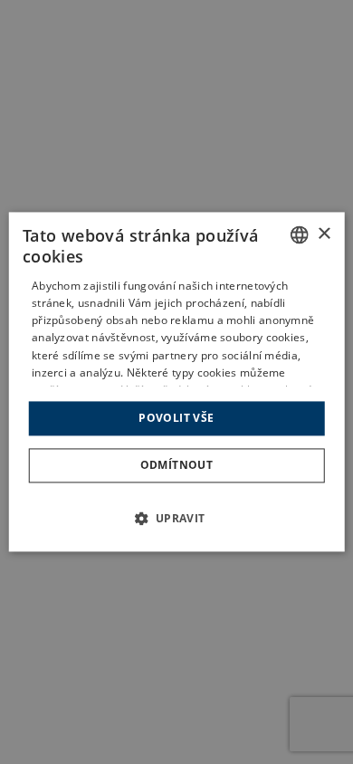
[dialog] (177, 381)
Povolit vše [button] (176, 417)
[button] (177, 519)
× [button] (323, 234)
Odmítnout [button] (177, 465)
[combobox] (299, 234)
